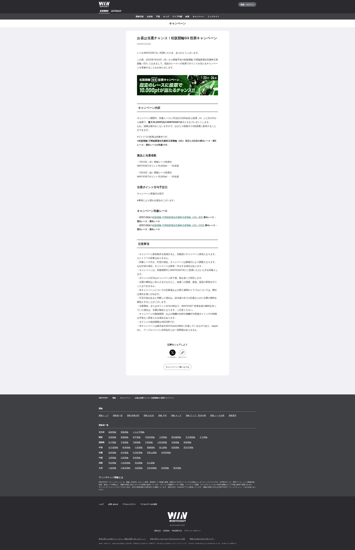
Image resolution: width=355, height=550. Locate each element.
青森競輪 (124, 432)
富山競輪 (163, 447)
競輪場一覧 (118, 415)
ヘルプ (101, 504)
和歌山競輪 (152, 452)
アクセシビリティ (129, 504)
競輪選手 (233, 415)
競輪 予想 (162, 415)
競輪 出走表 (149, 415)
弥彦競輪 (112, 437)
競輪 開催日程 (133, 415)
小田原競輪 (162, 442)
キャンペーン (198, 16)
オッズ (166, 16)
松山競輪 (151, 463)
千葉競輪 (124, 442)
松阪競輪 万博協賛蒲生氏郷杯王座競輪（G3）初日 (178, 217)
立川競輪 (203, 437)
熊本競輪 (177, 468)
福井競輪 (112, 452)
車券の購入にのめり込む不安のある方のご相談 (167, 539)
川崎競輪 (137, 442)
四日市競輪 (188, 447)
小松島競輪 (125, 463)
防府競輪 (137, 457)
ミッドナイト (213, 16)
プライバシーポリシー (192, 531)
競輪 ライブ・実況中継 (196, 415)
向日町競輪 (138, 452)
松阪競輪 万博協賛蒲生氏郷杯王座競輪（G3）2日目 (178, 225)
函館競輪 (112, 432)
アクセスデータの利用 (148, 504)
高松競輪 (112, 463)
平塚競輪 (149, 442)
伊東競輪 (175, 442)
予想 (158, 16)
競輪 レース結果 (217, 415)
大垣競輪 (139, 447)
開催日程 (140, 16)
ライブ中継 (177, 16)
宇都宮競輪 (150, 437)
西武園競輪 (176, 437)
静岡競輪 (187, 442)
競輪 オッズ (176, 415)
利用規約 (166, 531)
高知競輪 (139, 463)
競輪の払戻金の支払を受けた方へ (202, 539)
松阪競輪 (175, 447)
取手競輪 (137, 437)
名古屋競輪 (113, 447)
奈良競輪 (124, 452)
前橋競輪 (124, 437)
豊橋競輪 (151, 447)
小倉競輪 (112, 468)
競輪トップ (103, 415)
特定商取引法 (177, 531)
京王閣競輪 (190, 437)
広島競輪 (124, 457)
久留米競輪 (125, 468)
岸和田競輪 (166, 452)
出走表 (150, 16)
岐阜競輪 (126, 447)
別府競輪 (165, 468)
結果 (187, 16)
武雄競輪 (139, 468)
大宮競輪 (163, 437)
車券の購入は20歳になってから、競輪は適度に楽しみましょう (122, 539)
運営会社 (157, 531)
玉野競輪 (112, 457)
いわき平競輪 (138, 432)
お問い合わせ (113, 504)
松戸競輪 (112, 442)
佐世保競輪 (152, 468)
